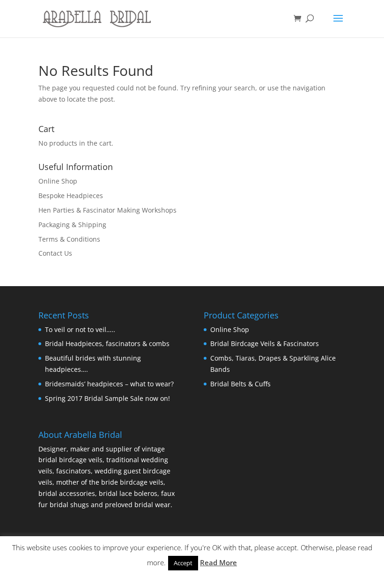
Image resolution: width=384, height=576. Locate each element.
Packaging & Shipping (72, 224)
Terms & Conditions (69, 239)
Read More (218, 562)
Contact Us (55, 253)
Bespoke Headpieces (70, 195)
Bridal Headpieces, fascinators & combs (107, 343)
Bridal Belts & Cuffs (240, 383)
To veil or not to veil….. (80, 329)
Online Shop (57, 181)
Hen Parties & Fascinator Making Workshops (107, 210)
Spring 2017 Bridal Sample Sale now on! (107, 398)
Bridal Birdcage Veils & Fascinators (264, 343)
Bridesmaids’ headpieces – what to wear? (109, 383)
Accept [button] (183, 563)
